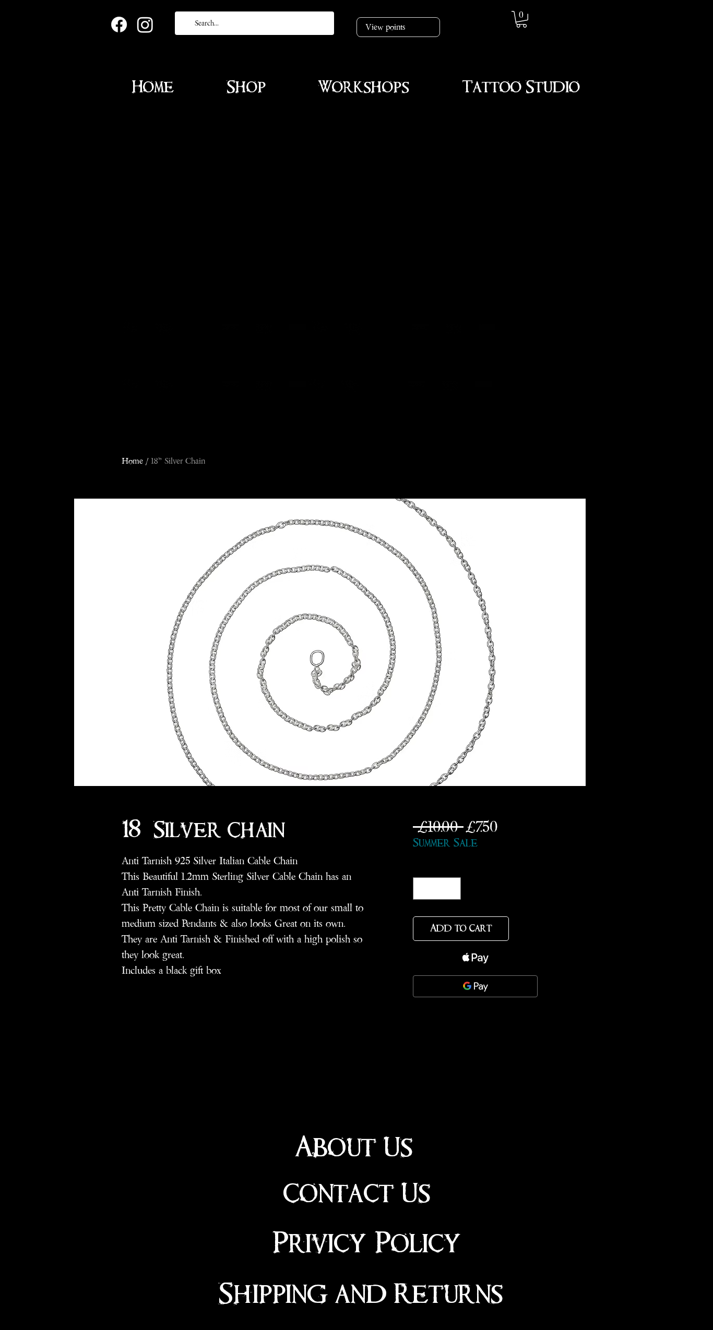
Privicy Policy (366, 1243)
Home (132, 460)
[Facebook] (119, 24)
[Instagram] (145, 24)
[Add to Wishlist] (525, 928)
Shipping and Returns (361, 1294)
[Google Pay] (475, 986)
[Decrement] (422, 888)
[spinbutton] (437, 888)
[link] (521, 19)
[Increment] (451, 888)
